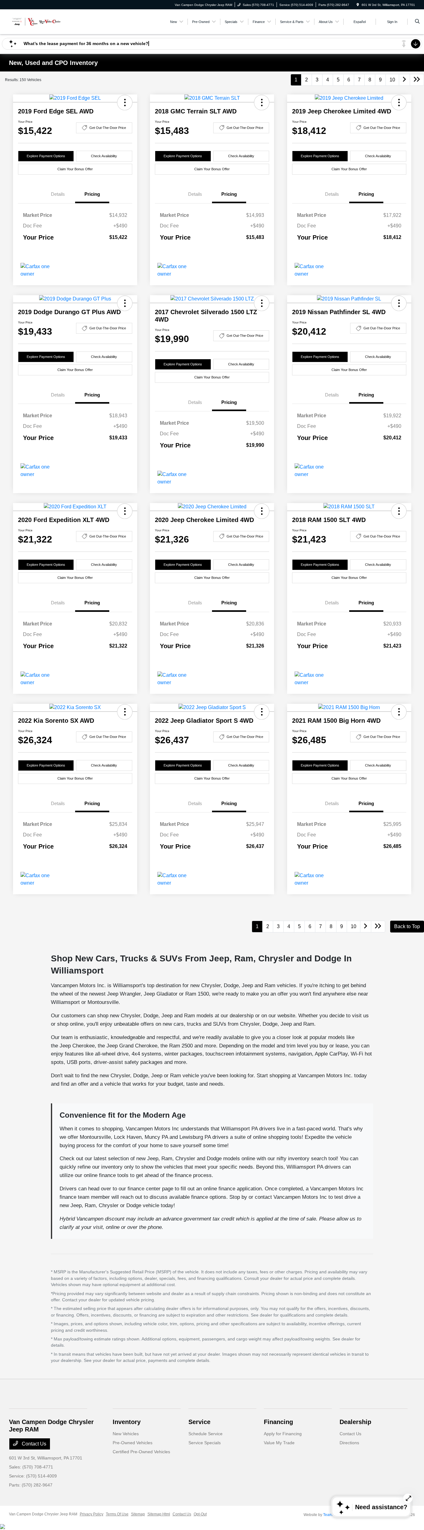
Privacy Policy (91, 1514)
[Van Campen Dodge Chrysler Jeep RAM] (37, 21)
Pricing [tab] (92, 194)
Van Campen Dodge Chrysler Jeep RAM (43, 1514)
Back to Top (407, 926)
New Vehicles (126, 1433)
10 (392, 79)
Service (199, 1421)
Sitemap (138, 1514)
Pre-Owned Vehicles (132, 1442)
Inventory (127, 1421)
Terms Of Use (117, 1514)
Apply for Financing (283, 1433)
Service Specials (204, 1442)
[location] (358, 5)
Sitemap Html (158, 1514)
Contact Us (33, 1443)
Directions (349, 1442)
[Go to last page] (417, 80)
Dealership (355, 1421)
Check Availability (104, 156)
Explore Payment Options (46, 156)
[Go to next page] (404, 80)
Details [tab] (58, 194)
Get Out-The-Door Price (107, 128)
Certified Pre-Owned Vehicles (141, 1451)
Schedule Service (205, 1433)
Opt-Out (200, 1514)
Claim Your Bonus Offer (75, 169)
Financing (278, 1421)
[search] (417, 21)
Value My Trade (279, 1442)
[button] (125, 102)
